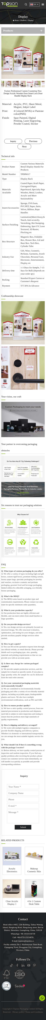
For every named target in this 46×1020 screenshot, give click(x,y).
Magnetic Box (27, 237)
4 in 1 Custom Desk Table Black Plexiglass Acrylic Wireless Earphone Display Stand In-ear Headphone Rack (34, 902)
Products (23, 20)
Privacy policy (18, 1012)
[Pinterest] (34, 965)
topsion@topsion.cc (26, 941)
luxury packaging (8, 591)
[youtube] (29, 965)
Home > (17, 20)
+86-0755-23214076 (25, 937)
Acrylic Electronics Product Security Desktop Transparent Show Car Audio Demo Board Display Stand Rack (12, 870)
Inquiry (13, 141)
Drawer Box (30, 240)
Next (24, 146)
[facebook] (17, 965)
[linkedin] (23, 965)
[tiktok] (11, 965)
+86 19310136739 (27, 934)
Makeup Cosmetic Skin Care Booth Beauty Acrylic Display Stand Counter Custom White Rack (34, 870)
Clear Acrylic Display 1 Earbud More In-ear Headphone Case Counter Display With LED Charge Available (12, 902)
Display (30, 20)
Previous (33, 141)
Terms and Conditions (34, 1012)
